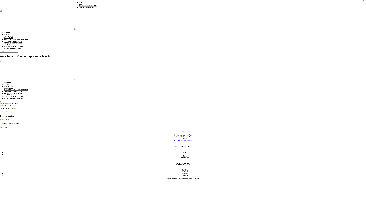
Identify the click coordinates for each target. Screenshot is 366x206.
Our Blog (185, 170)
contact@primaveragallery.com (183, 140)
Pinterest (185, 175)
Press (185, 156)
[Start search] (363, 0)
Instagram (185, 173)
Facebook (185, 172)
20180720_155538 (5, 105)
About (185, 152)
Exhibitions (185, 158)
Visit (184, 154)
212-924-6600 (183, 138)
